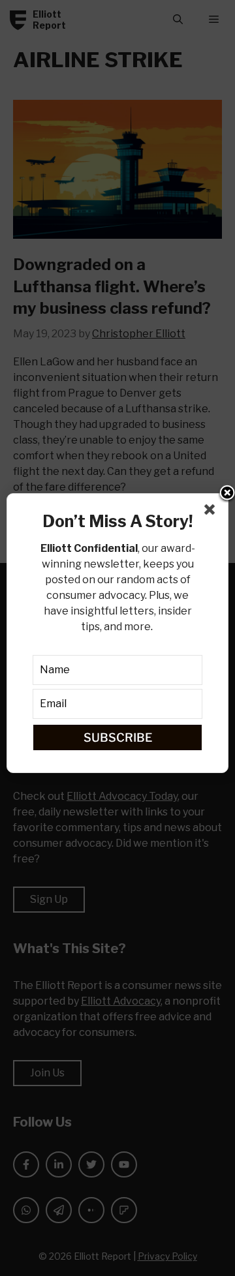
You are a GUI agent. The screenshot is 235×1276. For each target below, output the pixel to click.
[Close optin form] (212, 512)
